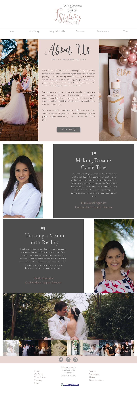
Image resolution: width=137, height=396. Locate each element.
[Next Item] (129, 316)
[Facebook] (61, 359)
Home (36, 371)
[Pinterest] (68, 359)
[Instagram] (75, 359)
